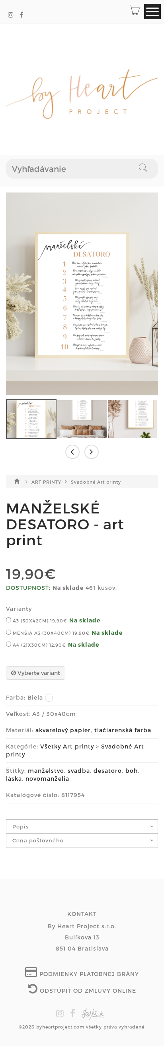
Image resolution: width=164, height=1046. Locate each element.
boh (131, 770)
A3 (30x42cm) (39, 620)
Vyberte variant (38, 672)
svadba (79, 770)
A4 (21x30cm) (38, 644)
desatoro (108, 770)
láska (14, 778)
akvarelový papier (63, 730)
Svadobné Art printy (96, 481)
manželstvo (46, 770)
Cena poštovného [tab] (38, 840)
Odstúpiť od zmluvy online (87, 990)
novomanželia (47, 778)
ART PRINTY (47, 481)
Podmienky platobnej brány (88, 973)
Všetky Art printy (67, 746)
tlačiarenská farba (122, 730)
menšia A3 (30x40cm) (50, 633)
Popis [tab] (20, 826)
